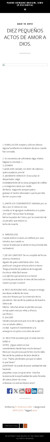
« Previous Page (11, 426)
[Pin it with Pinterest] (28, 391)
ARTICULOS (18, 410)
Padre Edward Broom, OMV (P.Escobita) (25, 4)
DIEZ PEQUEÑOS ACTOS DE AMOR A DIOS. (25, 37)
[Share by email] (40, 391)
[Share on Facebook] (9, 391)
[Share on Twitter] (16, 391)
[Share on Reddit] (22, 391)
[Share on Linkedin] (34, 391)
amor (34, 410)
